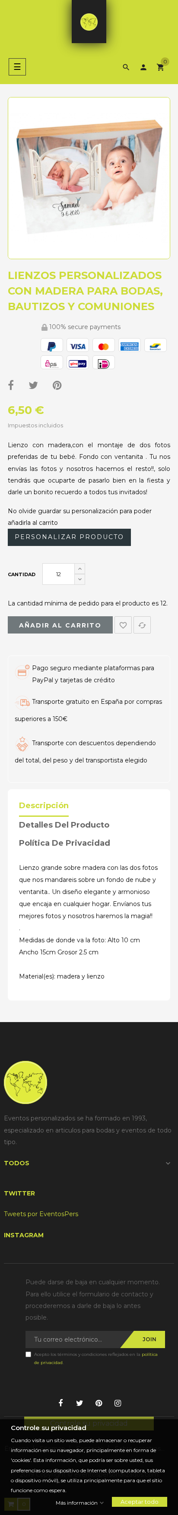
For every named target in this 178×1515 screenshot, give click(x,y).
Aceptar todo (140, 1501)
